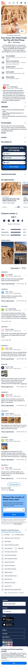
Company (4, 633)
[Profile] (25, 3)
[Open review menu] (25, 275)
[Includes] (25, 137)
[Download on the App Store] (8, 625)
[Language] (21, 3)
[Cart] (17, 3)
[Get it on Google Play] (8, 619)
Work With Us (6, 637)
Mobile (4, 616)
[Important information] (25, 174)
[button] (14, 42)
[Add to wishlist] (19, 183)
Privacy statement (18, 523)
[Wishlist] (13, 3)
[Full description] (25, 123)
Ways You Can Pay (7, 640)
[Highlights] (25, 106)
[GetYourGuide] (3, 3)
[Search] (9, 3)
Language (5, 600)
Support (4, 630)
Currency (5, 608)
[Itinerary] (25, 102)
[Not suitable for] (25, 142)
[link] (11, 195)
